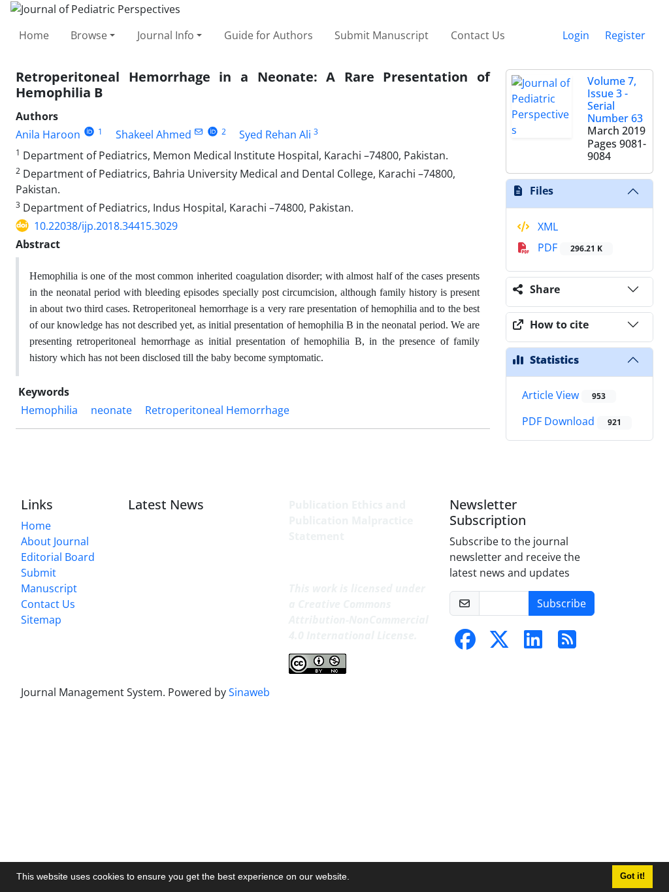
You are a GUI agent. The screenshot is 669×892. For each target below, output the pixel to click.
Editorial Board (58, 557)
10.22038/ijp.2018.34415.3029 (106, 226)
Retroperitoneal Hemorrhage (217, 410)
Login (576, 35)
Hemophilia (49, 410)
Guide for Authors (268, 35)
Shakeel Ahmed (153, 134)
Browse (89, 35)
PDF (568, 247)
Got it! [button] (632, 876)
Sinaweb (249, 692)
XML (546, 226)
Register (625, 35)
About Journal (55, 541)
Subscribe (561, 603)
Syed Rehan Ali (275, 134)
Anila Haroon (48, 134)
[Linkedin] (533, 643)
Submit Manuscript (381, 35)
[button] (354, 878)
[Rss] (567, 643)
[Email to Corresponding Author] (199, 131)
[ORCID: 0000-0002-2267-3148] (89, 131)
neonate (111, 410)
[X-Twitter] (499, 643)
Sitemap (41, 620)
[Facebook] (465, 643)
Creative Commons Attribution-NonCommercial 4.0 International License (359, 620)
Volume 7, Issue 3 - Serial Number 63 (615, 100)
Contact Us (478, 35)
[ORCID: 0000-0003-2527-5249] (212, 131)
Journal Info (165, 35)
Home (34, 35)
